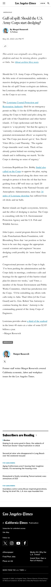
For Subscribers (9, 463)
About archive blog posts (26, 62)
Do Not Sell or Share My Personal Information (32, 580)
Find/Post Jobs (9, 557)
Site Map (6, 532)
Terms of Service (32, 578)
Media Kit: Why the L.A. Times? (38, 553)
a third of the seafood (37, 321)
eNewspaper (8, 552)
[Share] (5, 46)
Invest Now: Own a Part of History (38, 559)
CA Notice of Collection (10, 580)
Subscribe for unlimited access (14, 528)
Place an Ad (8, 561)
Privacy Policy (42, 578)
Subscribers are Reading (18, 435)
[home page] (25, 3)
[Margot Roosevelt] (6, 31)
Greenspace (7, 12)
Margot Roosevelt (20, 30)
